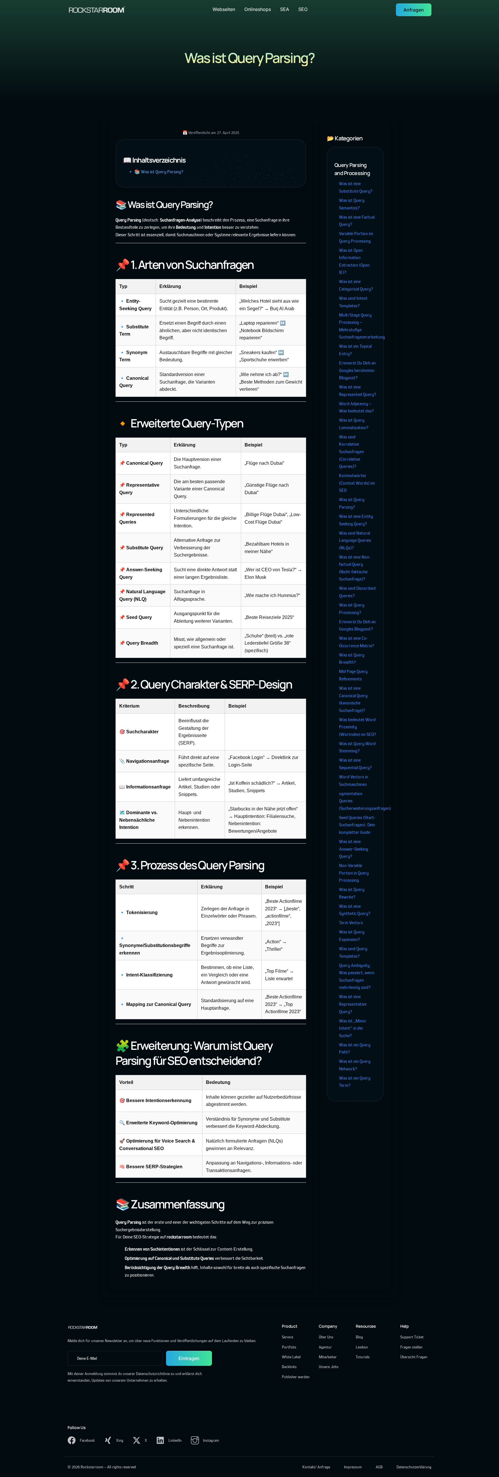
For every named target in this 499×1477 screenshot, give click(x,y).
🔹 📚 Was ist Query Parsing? (155, 171)
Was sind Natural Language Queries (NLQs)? (355, 540)
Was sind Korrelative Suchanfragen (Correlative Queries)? (351, 451)
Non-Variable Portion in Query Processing (354, 873)
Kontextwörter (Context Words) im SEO (357, 483)
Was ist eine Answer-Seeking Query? (353, 849)
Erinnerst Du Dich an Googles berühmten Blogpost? (357, 370)
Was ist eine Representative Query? (352, 1004)
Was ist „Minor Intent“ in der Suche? (352, 1028)
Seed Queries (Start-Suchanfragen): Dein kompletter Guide (357, 825)
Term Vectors (351, 922)
